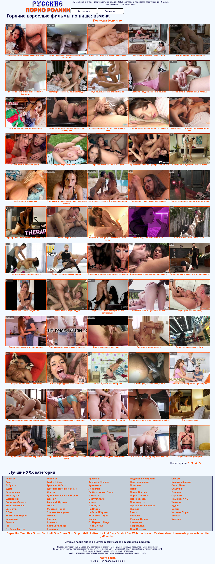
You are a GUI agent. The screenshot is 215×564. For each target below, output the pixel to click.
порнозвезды (138, 498)
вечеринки (12, 519)
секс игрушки (138, 529)
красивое (53, 529)
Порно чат (110, 11)
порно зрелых (138, 492)
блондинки (12, 498)
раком (133, 512)
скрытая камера (181, 482)
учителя (176, 502)
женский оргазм (57, 502)
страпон (176, 492)
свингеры (136, 522)
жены (50, 505)
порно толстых (139, 495)
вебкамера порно (16, 515)
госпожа (52, 478)
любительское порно (101, 492)
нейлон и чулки (98, 512)
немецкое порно (98, 515)
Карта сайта (108, 557)
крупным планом (99, 482)
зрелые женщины (58, 512)
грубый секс (54, 482)
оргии (92, 519)
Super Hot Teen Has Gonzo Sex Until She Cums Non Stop (43, 533)
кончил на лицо (56, 525)
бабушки (11, 485)
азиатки (10, 478)
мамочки (94, 495)
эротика (176, 519)
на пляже (94, 509)
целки (175, 509)
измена (51, 515)
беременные (13, 492)
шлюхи (175, 515)
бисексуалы (13, 495)
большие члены (15, 505)
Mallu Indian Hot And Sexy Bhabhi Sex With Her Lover (117, 533)
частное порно (180, 512)
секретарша (137, 525)
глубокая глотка (15, 529)
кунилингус (95, 485)
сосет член (178, 485)
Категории (84, 11)
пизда (92, 529)
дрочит (51, 498)
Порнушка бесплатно (107, 20)
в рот (9, 512)
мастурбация (96, 498)
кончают (52, 522)
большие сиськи (16, 502)
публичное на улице (142, 505)
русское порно (139, 519)
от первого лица (99, 522)
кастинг (51, 519)
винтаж (10, 522)
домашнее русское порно (62, 495)
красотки (94, 478)
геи (8, 525)
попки (133, 488)
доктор (51, 492)
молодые (94, 505)
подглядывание (139, 482)
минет (92, 502)
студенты (177, 495)
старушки (177, 488)
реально (135, 515)
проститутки (137, 502)
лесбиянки (95, 488)
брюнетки (11, 509)
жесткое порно (56, 509)
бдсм (9, 488)
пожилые (135, 485)
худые (175, 505)
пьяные (134, 509)
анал (8, 482)
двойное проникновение (62, 488)
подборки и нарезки (142, 478)
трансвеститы (179, 498)
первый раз (96, 525)
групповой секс (56, 485)
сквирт (175, 478)
